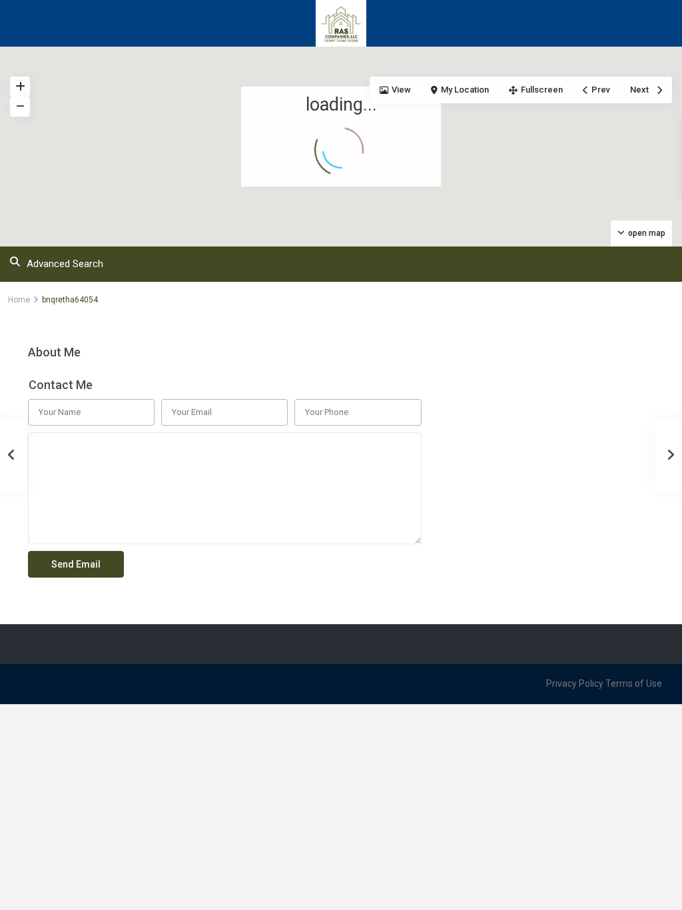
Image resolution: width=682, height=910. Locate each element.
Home (19, 299)
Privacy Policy (574, 683)
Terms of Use (633, 683)
